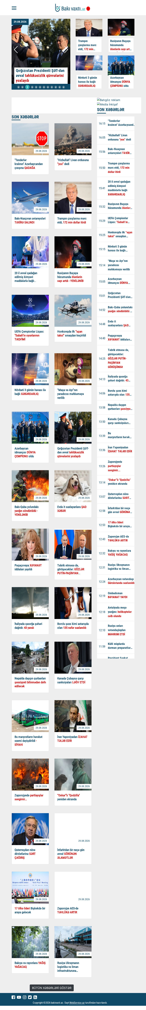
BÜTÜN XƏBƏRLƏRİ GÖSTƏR (51, 988)
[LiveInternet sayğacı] (110, 1003)
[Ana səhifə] (73, 8)
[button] (18, 87)
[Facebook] (13, 997)
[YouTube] (19, 997)
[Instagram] (24, 997)
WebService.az (77, 1003)
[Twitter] (30, 997)
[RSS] (35, 997)
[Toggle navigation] (14, 7)
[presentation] (16, 49)
